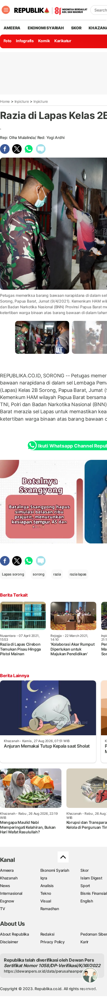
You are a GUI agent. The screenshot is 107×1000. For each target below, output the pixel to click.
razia (57, 574)
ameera (12, 27)
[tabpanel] (42, 337)
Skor (84, 870)
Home (5, 101)
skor (76, 27)
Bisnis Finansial (93, 893)
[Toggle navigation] (6, 9)
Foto (8, 40)
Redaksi (47, 934)
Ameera (7, 870)
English (86, 901)
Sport (85, 885)
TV (2, 908)
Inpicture (22, 101)
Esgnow (7, 901)
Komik (44, 40)
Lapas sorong (13, 574)
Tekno (45, 893)
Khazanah (8, 878)
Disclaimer (9, 941)
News (5, 885)
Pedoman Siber (93, 934)
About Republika (14, 934)
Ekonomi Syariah (46, 27)
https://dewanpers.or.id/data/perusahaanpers (44, 971)
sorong (38, 574)
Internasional (11, 893)
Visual (45, 901)
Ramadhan (49, 908)
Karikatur (62, 40)
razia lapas (78, 574)
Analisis (47, 885)
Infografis (25, 40)
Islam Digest (91, 878)
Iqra (43, 878)
